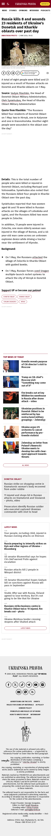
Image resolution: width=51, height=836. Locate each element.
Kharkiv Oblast (24, 297)
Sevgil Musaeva (31, 805)
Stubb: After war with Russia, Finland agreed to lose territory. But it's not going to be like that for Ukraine (24, 596)
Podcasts (45, 10)
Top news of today (13, 357)
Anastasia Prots (9, 36)
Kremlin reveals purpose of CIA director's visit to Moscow (34, 364)
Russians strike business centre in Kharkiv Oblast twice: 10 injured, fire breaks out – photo (23, 609)
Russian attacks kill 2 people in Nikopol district (21, 571)
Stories (13, 10)
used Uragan (41, 270)
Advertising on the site (21, 701)
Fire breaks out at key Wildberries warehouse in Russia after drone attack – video (33, 397)
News (4, 10)
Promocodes (25, 718)
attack (23, 302)
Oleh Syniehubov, (11, 100)
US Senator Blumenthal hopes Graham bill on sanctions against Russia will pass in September (25, 583)
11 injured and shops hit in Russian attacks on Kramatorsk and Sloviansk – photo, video (24, 498)
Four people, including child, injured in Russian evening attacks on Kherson (25, 534)
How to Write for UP (19, 714)
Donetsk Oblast (9, 297)
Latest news (10, 527)
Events (37, 701)
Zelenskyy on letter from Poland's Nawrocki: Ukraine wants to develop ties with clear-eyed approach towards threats (34, 449)
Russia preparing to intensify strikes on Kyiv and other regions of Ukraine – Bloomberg (25, 546)
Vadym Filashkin (20, 93)
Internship (35, 714)
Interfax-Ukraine (30, 762)
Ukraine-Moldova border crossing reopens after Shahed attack (22, 620)
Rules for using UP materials (20, 705)
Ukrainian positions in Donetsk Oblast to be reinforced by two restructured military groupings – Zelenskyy (33, 414)
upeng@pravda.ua (32, 810)
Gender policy (25, 708)
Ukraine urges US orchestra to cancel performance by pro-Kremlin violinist (32, 431)
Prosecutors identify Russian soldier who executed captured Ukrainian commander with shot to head (24, 509)
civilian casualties (10, 302)
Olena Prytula (32, 807)
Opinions (23, 10)
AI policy (40, 705)
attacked (37, 257)
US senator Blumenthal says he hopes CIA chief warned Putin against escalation (25, 559)
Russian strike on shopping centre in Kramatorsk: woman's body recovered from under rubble (24, 486)
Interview (34, 10)
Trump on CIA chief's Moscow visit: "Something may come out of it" (33, 381)
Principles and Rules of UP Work (25, 711)
